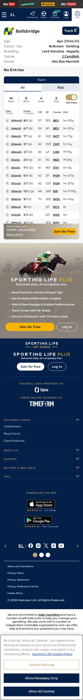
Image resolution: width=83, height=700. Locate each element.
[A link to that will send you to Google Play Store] (42, 522)
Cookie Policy (15, 593)
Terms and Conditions (20, 566)
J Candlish (70, 56)
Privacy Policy (15, 573)
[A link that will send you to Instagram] (38, 546)
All (23, 87)
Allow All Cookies (41, 691)
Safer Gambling (49, 614)
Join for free (31, 367)
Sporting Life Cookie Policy (52, 654)
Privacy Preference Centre (22, 586)
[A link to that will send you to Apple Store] (41, 506)
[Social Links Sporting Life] (35, 555)
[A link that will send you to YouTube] (61, 546)
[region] (41, 667)
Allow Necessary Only (41, 678)
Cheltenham (12, 426)
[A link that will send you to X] (46, 546)
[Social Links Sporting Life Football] (48, 555)
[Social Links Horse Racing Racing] (41, 555)
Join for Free (64, 231)
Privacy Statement (18, 579)
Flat (60, 87)
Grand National (14, 440)
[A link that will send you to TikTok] (53, 546)
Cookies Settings (41, 665)
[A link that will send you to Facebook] (31, 546)
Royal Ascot (12, 433)
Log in (57, 367)
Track (68, 31)
